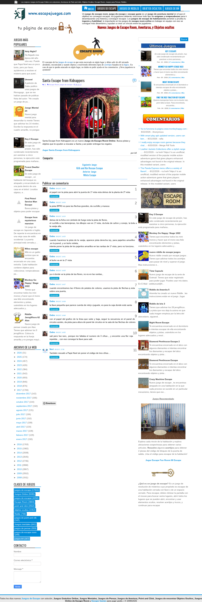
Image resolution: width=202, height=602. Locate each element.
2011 (19, 465)
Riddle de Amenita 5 (159, 289)
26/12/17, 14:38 (61, 301)
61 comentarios (174, 77)
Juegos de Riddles (129, 8)
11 (134, 80)
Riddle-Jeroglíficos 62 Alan (32, 317)
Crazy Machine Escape (160, 379)
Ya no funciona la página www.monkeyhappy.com (163, 129)
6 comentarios (174, 108)
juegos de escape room (25, 532)
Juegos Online (21, 494)
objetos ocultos (21, 510)
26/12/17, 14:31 (61, 256)
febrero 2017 (22, 435)
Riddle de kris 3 (157, 304)
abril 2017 (21, 427)
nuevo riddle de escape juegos (165, 252)
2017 (19, 390)
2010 (19, 469)
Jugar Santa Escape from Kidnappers (61, 150)
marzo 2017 (22, 431)
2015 (19, 448)
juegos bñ (19, 538)
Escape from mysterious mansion (31, 220)
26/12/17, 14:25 (61, 236)
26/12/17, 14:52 (61, 332)
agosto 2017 (22, 410)
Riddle (17, 514)
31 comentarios (174, 93)
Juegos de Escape (106, 8)
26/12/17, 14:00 (61, 188)
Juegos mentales (22, 524)
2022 (19, 369)
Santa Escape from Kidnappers (63, 80)
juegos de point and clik (25, 518)
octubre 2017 (22, 402)
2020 (19, 377)
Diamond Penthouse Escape (163, 360)
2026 (19, 353)
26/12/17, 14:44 (61, 315)
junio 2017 (21, 418)
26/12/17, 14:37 (61, 284)
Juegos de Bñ (172, 8)
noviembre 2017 (24, 398)
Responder (54, 196)
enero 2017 (22, 439)
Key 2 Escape (31, 139)
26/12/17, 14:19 (61, 216)
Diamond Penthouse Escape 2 (164, 341)
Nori (52, 349)
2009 (19, 473)
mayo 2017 (21, 422)
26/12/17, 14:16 (61, 202)
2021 (19, 373)
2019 (19, 382)
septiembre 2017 (24, 406)
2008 (19, 477)
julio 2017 (21, 414)
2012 (19, 461)
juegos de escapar (66, 84)
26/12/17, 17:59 (59, 349)
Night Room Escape (171, 81)
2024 (19, 361)
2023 (19, 365)
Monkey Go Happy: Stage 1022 (31, 283)
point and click (21, 506)
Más (183, 62)
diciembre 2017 (23, 393)
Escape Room (54, 84)
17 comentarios (174, 62)
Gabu (52, 188)
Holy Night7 (31, 51)
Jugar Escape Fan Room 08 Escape (163, 460)
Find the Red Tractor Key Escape (170, 97)
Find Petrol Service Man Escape (31, 201)
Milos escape (31, 248)
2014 (19, 452)
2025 (19, 357)
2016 (19, 444)
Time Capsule (156, 271)
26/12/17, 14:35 (61, 270)
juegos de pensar (22, 528)
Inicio (91, 9)
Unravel (29, 79)
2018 (19, 386)
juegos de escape (22, 490)
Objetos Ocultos (152, 8)
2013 (19, 457)
